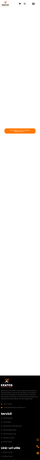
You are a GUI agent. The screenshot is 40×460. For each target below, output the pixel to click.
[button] (33, 4)
